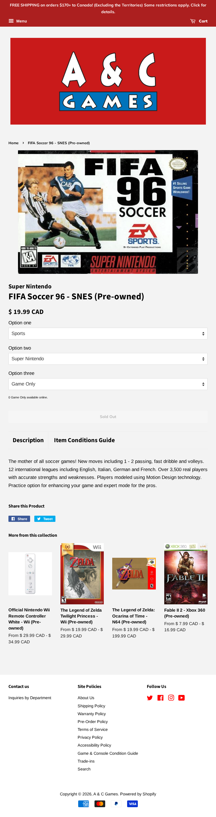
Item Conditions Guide (84, 440)
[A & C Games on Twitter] (150, 699)
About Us (86, 698)
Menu (21, 21)
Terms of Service (93, 729)
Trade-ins (86, 761)
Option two (19, 348)
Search (84, 769)
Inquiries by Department (29, 698)
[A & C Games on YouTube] (181, 699)
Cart (203, 21)
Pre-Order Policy (93, 721)
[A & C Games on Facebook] (160, 699)
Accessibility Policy (94, 745)
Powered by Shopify (138, 794)
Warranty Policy (92, 714)
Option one (19, 322)
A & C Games (105, 794)
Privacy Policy (90, 737)
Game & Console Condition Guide (108, 753)
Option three (21, 373)
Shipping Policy (91, 706)
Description (28, 440)
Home (13, 143)
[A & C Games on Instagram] (171, 699)
